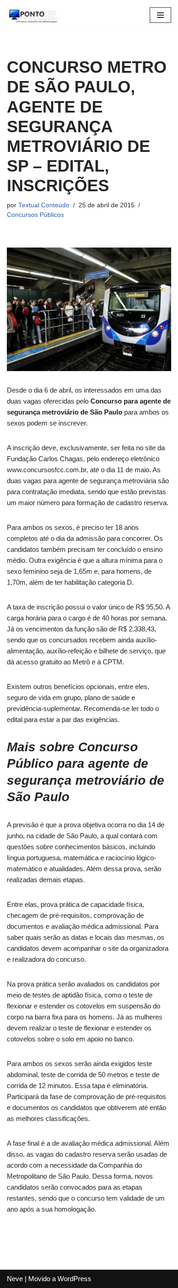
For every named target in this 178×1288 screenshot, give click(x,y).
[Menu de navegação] (160, 15)
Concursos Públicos (35, 214)
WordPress (74, 1279)
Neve (15, 1279)
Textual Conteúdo (43, 205)
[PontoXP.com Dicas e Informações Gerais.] (34, 14)
